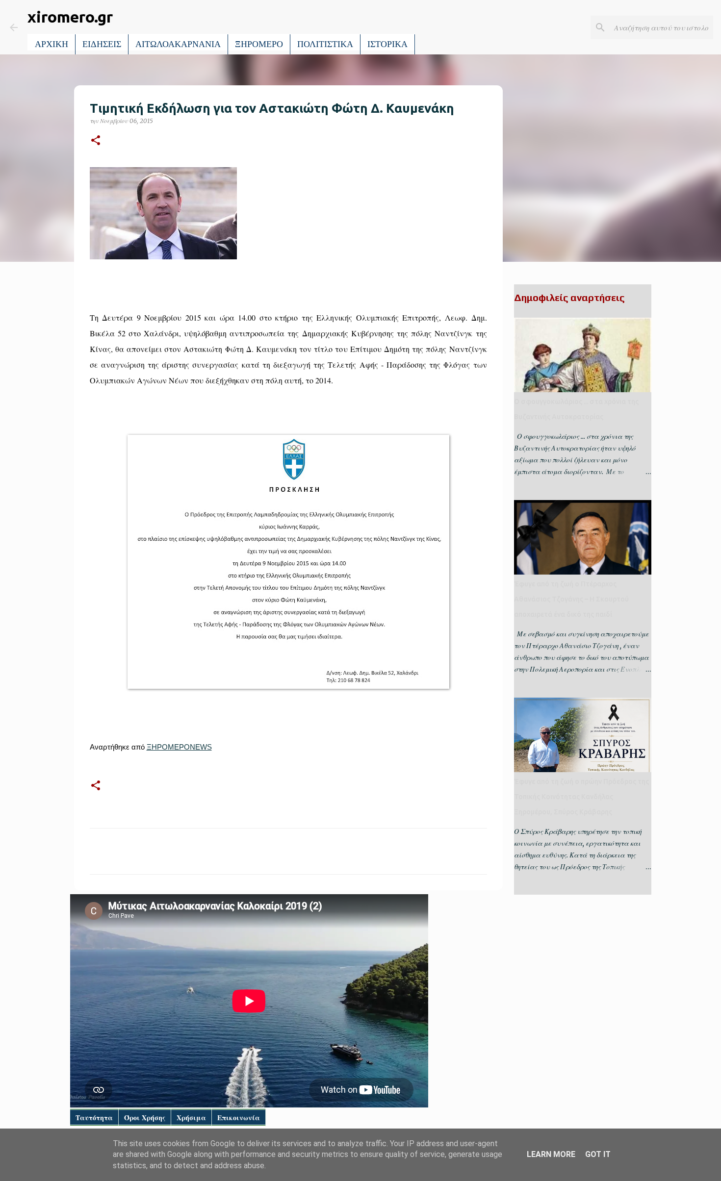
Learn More (551, 1154)
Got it (598, 1154)
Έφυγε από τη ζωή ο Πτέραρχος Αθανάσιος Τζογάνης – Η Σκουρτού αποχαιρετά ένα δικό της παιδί (571, 599)
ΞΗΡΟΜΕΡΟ (259, 44)
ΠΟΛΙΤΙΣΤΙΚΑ (325, 44)
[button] (96, 141)
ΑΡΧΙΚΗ (51, 44)
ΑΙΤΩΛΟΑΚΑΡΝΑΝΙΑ (178, 44)
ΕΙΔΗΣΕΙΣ (101, 44)
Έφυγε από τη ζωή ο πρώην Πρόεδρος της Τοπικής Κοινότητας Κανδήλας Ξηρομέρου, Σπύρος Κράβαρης (581, 797)
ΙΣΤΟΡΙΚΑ (387, 44)
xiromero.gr (70, 16)
